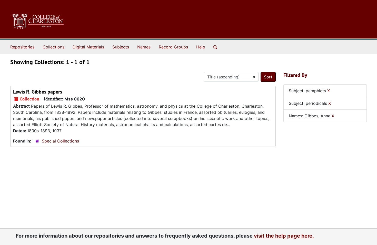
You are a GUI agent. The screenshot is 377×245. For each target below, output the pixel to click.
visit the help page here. (284, 236)
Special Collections (60, 141)
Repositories (22, 46)
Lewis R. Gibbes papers (37, 91)
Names (144, 46)
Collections (53, 46)
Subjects (120, 46)
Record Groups (173, 46)
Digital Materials (88, 46)
